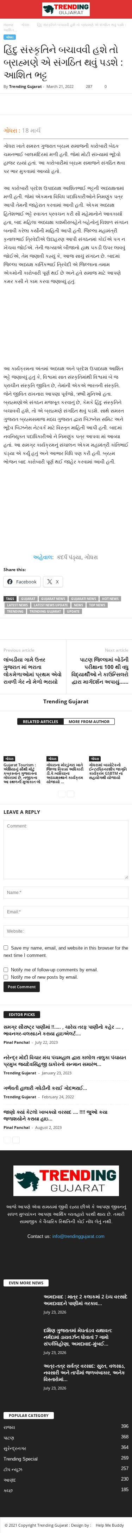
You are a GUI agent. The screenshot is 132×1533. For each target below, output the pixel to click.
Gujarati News (83, 598)
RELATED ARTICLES (40, 721)
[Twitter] (27, 104)
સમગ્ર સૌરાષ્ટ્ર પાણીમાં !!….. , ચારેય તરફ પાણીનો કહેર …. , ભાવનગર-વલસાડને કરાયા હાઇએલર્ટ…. (64, 1030)
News (78, 605)
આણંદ (10, 1480)
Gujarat (28, 598)
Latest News (17, 605)
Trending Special (21, 1459)
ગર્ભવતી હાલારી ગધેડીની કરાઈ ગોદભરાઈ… (45, 1088)
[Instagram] (59, 1250)
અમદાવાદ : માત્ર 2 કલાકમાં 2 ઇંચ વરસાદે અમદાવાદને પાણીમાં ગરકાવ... (85, 1300)
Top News (97, 605)
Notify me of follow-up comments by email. (54, 969)
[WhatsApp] (59, 104)
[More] (75, 104)
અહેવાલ (42, 557)
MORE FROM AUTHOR (89, 721)
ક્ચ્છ (8, 1490)
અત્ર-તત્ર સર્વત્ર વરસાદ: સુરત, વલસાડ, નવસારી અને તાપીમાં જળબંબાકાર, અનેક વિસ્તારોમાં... (84, 1372)
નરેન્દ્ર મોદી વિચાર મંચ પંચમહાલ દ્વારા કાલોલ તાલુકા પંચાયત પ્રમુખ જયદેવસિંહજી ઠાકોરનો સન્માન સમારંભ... (65, 1060)
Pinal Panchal (17, 1042)
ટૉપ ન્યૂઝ (13, 1469)
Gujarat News (53, 598)
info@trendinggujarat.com (78, 1236)
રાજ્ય (9, 1427)
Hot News (110, 598)
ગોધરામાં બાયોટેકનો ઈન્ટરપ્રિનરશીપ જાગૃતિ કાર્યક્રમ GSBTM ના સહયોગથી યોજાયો (108, 771)
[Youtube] (87, 1250)
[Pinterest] (43, 104)
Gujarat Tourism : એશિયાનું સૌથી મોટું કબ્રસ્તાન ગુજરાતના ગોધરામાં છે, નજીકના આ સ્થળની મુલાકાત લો (22, 773)
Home (8, 24)
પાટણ (9, 1438)
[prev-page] (61, 793)
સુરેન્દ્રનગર (15, 1448)
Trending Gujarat (25, 86)
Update (73, 611)
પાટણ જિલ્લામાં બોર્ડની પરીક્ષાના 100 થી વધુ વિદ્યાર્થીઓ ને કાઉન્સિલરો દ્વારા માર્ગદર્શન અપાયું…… (99, 670)
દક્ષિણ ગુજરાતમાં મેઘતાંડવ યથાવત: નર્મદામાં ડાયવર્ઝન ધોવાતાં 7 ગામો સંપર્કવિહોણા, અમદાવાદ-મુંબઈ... (78, 1337)
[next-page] (70, 793)
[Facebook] (11, 104)
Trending (15, 611)
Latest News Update (51, 605)
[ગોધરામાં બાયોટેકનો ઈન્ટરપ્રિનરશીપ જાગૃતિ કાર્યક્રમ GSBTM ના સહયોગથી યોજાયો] (108, 746)
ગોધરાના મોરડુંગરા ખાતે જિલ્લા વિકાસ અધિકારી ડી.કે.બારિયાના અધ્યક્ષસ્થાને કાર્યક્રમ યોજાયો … (64, 773)
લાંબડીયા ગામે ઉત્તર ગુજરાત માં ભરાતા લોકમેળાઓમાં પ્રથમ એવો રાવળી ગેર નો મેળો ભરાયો (33, 670)
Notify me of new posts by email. (44, 977)
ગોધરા (25, 24)
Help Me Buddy (110, 1525)
